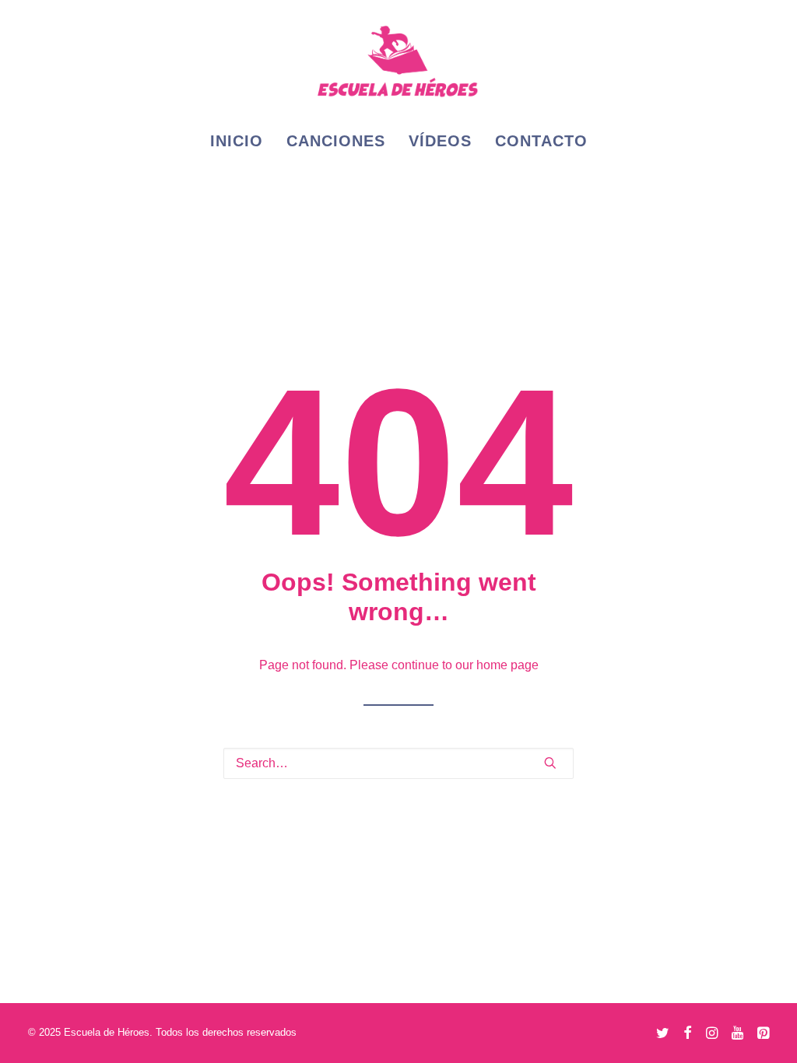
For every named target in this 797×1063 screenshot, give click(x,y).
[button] (550, 762)
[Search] (398, 763)
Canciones (335, 140)
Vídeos (440, 140)
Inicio (236, 140)
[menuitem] (241, 141)
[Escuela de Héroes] (398, 60)
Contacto (541, 140)
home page (507, 665)
